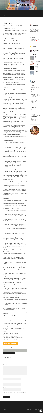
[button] (40, 410)
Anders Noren (34, 409)
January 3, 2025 (6, 25)
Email (4, 382)
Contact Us (31, 12)
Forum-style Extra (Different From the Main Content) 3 (35, 115)
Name (4, 376)
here (11, 322)
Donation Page (6, 15)
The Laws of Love (37, 72)
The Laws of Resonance (35, 87)
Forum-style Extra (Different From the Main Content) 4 (35, 106)
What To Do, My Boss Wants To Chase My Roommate (34, 101)
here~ (17, 336)
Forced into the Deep (36, 68)
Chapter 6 (33, 85)
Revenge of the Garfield (37, 63)
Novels (8, 12)
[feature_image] (31, 50)
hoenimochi (13, 25)
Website (4, 387)
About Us (15, 12)
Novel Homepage (7, 352)
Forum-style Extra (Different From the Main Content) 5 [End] (35, 96)
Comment (5, 364)
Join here (5, 331)
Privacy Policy (23, 12)
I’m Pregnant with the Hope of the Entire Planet (36, 52)
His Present (36, 57)
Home (4, 12)
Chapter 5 (33, 89)
